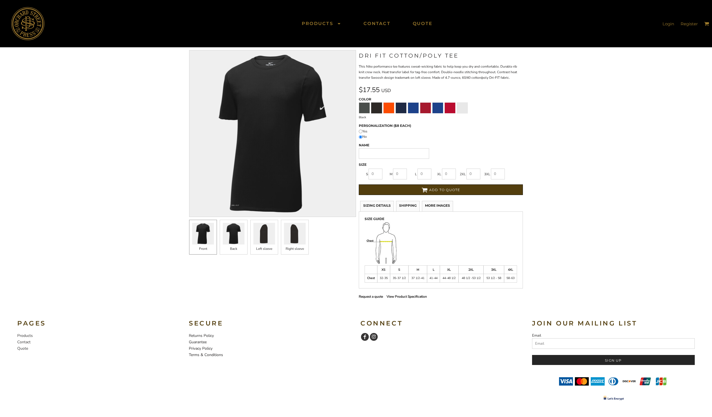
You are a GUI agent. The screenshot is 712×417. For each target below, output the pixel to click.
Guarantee (198, 342)
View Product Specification (407, 296)
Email (536, 335)
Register (689, 23)
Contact (24, 342)
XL (439, 174)
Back (233, 248)
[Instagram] (374, 337)
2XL (463, 174)
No (364, 136)
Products (25, 335)
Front (203, 248)
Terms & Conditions (206, 354)
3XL (487, 174)
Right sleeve (295, 248)
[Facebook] (365, 337)
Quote (22, 348)
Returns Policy (201, 335)
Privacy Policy (200, 348)
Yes (364, 131)
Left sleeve (264, 248)
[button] (321, 23)
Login (668, 23)
